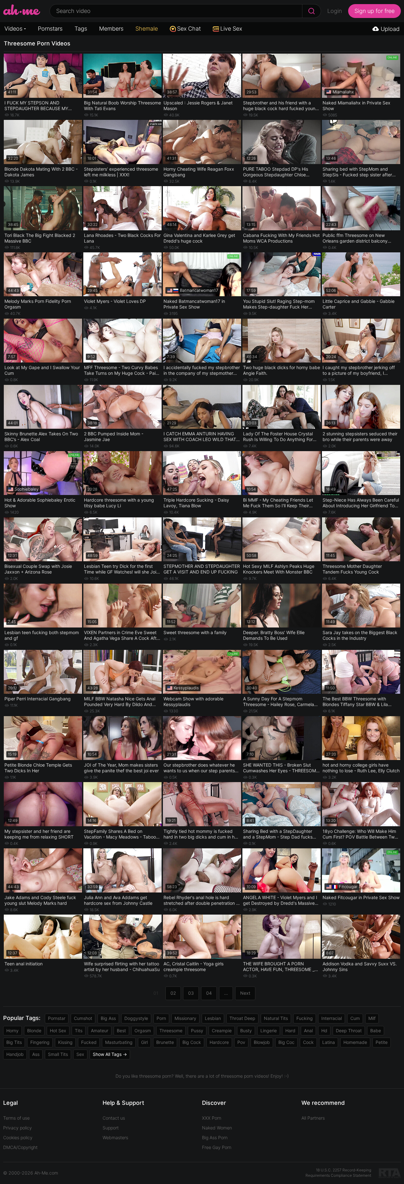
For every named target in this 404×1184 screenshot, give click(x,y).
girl (144, 1042)
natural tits (276, 1018)
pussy (197, 1030)
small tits (58, 1054)
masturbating (119, 1042)
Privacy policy (17, 1127)
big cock (191, 1042)
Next (245, 993)
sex (80, 1054)
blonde (34, 1030)
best (121, 1030)
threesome (170, 1030)
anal (308, 1030)
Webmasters (115, 1137)
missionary (185, 1018)
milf (372, 1018)
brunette (165, 1042)
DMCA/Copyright (20, 1147)
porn (161, 1018)
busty (246, 1030)
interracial (331, 1018)
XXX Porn (211, 1118)
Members (111, 28)
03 (191, 993)
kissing (65, 1042)
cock (308, 1042)
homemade (355, 1042)
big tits (14, 1042)
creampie (222, 1030)
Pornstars (50, 28)
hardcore (219, 1042)
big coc (286, 1042)
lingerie (268, 1030)
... (226, 993)
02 (173, 993)
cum (355, 1018)
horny (12, 1030)
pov (241, 1042)
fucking (304, 1018)
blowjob (262, 1042)
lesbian (213, 1018)
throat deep (242, 1018)
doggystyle (136, 1018)
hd (324, 1030)
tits (78, 1030)
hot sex (58, 1030)
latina (328, 1042)
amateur (99, 1030)
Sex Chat (189, 28)
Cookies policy (18, 1137)
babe (375, 1030)
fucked (89, 1042)
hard (290, 1030)
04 (209, 993)
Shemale (146, 28)
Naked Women (217, 1127)
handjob (15, 1054)
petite (382, 1042)
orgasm (142, 1030)
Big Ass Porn (215, 1137)
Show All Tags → (110, 1054)
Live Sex (231, 28)
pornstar (56, 1018)
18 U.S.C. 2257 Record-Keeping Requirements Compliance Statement (338, 1173)
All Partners (313, 1118)
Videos (13, 28)
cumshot (83, 1018)
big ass (108, 1018)
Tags (80, 28)
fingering (40, 1042)
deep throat (349, 1030)
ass (35, 1054)
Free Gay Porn (216, 1147)
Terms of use (16, 1118)
